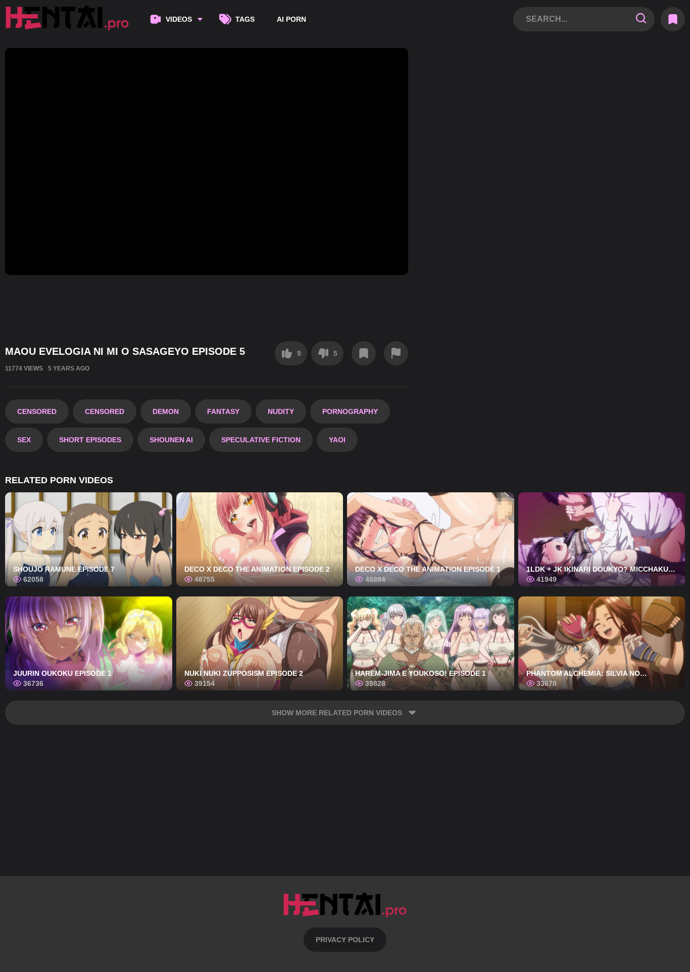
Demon (166, 411)
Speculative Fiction (261, 440)
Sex (24, 440)
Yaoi (337, 440)
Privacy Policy (345, 940)
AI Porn (291, 19)
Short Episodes (90, 440)
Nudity (281, 411)
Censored (37, 411)
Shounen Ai (171, 440)
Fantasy (223, 411)
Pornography (350, 411)
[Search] (641, 19)
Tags (245, 19)
